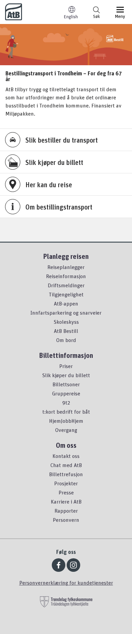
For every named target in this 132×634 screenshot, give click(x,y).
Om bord (66, 340)
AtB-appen (66, 303)
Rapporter (66, 510)
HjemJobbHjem (66, 420)
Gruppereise (66, 393)
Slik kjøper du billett (66, 375)
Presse (66, 492)
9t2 (66, 402)
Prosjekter (66, 483)
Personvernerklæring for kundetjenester (66, 582)
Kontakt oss (66, 456)
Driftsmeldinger (66, 285)
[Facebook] (58, 565)
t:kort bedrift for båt (66, 411)
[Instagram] (73, 565)
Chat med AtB (66, 465)
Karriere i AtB (66, 501)
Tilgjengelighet (66, 294)
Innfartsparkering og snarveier (66, 312)
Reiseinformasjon (66, 276)
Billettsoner (66, 384)
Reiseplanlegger (66, 267)
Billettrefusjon (66, 474)
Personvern (66, 519)
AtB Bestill (66, 330)
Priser (66, 366)
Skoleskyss (66, 321)
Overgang (66, 429)
